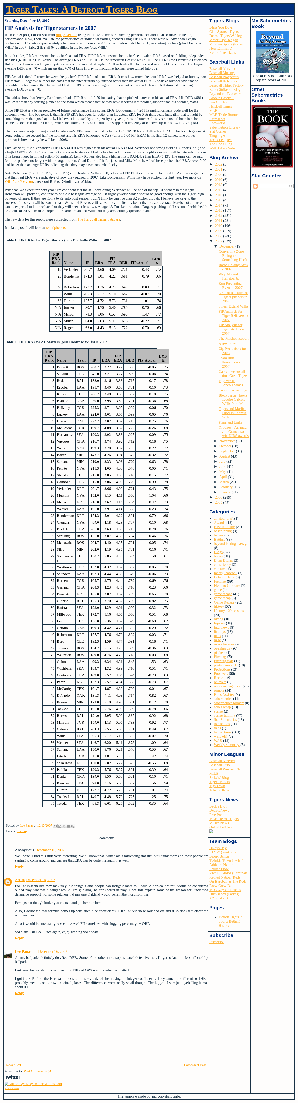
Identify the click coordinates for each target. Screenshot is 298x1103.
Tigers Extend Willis (233, 306)
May (223, 472)
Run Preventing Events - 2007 (231, 286)
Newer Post (13, 1065)
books (218, 556)
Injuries (219, 623)
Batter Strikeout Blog (224, 90)
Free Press (216, 815)
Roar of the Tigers (222, 52)
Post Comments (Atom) (41, 1071)
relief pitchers (56, 228)
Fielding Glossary (227, 585)
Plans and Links (230, 422)
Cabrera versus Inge (233, 390)
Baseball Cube (220, 765)
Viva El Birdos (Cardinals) (228, 873)
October (225, 446)
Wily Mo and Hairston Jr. (229, 276)
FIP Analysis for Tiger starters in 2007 (232, 329)
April (223, 477)
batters (219, 535)
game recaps (223, 594)
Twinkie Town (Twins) (226, 860)
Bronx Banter (219, 856)
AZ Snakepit (218, 898)
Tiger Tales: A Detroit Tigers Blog (82, 9)
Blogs (218, 552)
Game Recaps (224, 602)
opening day (223, 648)
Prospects (221, 673)
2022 (219, 164)
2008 (219, 236)
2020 (219, 174)
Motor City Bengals (223, 40)
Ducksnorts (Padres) (224, 894)
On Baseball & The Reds (227, 881)
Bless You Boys (221, 27)
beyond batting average (231, 544)
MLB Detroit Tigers (224, 819)
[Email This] (55, 826)
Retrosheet (217, 119)
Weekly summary (227, 745)
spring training (224, 715)
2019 (219, 180)
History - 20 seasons (229, 611)
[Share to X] (64, 826)
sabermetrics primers (229, 703)
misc (217, 640)
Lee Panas (23, 952)
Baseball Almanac (222, 69)
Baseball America (222, 761)
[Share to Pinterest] (73, 826)
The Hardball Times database (98, 219)
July (222, 461)
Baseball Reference (223, 81)
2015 (219, 200)
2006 (219, 497)
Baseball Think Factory (226, 85)
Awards (219, 523)
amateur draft (223, 518)
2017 (219, 190)
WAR (218, 741)
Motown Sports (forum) (226, 44)
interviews (221, 627)
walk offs (221, 736)
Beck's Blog (218, 806)
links (217, 636)
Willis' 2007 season (19, 181)
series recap (222, 707)
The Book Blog (220, 144)
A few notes (227, 344)
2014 (219, 205)
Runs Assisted (224, 694)
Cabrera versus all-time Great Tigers (233, 374)
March (224, 482)
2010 (219, 226)
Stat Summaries (225, 720)
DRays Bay (218, 848)
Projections (222, 669)
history (219, 606)
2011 (219, 221)
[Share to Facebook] (68, 826)
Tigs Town (217, 786)
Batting (219, 539)
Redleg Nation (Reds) (225, 877)
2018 (219, 185)
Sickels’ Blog (219, 778)
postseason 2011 (226, 665)
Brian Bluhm (223, 560)
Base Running (224, 527)
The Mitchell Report (233, 338)
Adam (20, 880)
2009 (219, 231)
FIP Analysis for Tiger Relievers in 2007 (233, 315)
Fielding (220, 581)
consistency (222, 565)
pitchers (219, 653)
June (223, 466)
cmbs (176, 1096)
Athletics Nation (221, 865)
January (225, 492)
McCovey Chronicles (225, 890)
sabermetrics (223, 699)
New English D (220, 48)
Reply (19, 866)
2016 (219, 195)
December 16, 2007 (49, 850)
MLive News (219, 823)
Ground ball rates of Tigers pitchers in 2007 (233, 297)
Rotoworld (217, 123)
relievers (220, 682)
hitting (218, 619)
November (227, 441)
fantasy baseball (225, 573)
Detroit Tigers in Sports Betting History (231, 921)
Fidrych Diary (224, 577)
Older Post (199, 1065)
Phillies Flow (219, 869)
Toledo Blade (219, 790)
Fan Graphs (218, 102)
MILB (214, 773)
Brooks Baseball (221, 98)
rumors (219, 690)
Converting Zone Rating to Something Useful (234, 255)
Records (220, 678)
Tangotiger (217, 136)
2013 (219, 210)
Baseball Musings (222, 73)
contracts (220, 569)
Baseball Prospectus (224, 77)
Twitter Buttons (12, 1088)
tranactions (222, 724)
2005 (219, 502)
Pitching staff (223, 661)
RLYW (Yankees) (222, 852)
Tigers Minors (219, 782)
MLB (213, 110)
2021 (219, 169)
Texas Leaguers (220, 140)
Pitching (22, 831)
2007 (219, 241)
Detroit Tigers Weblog (225, 36)
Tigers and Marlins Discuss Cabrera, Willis (233, 413)
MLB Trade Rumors (224, 115)
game (218, 590)
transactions (222, 732)
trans (217, 728)
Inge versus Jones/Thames (231, 383)
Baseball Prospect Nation (227, 769)
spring (218, 711)
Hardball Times (220, 106)
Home (188, 1065)
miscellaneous (224, 644)
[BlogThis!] (59, 826)
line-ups (220, 632)
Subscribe (216, 942)
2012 (219, 215)
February (226, 487)
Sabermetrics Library (224, 127)
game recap (222, 598)
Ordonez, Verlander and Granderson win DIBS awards (234, 431)
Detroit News (219, 810)
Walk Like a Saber (223, 148)
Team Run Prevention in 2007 (230, 362)
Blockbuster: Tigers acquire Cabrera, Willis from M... (233, 399)
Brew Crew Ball (221, 886)
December (227, 246)
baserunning (223, 531)
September (227, 451)
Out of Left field (221, 827)
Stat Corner (217, 131)
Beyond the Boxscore (225, 94)
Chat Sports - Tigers (224, 32)
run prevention (66, 35)
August (225, 456)
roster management (228, 686)
